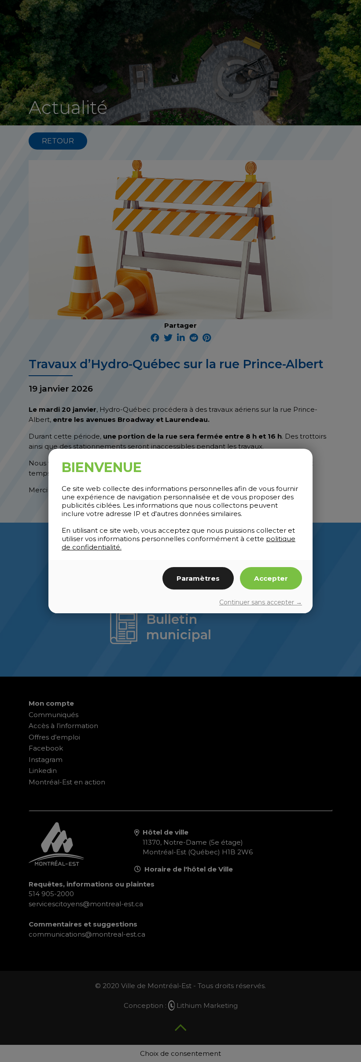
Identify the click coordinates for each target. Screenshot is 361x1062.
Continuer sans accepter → (260, 602)
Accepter (271, 578)
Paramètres (198, 578)
